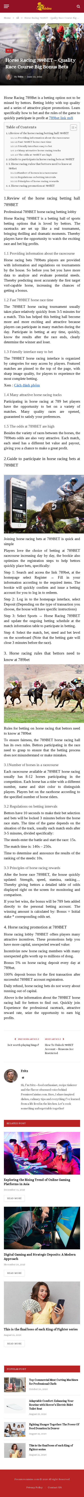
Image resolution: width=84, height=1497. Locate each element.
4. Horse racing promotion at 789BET (32, 185)
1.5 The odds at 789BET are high (33, 154)
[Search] (78, 6)
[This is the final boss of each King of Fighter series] (42, 1302)
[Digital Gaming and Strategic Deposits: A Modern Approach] (42, 1228)
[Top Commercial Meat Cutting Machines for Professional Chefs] (15, 1384)
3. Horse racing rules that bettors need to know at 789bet (40, 166)
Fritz (20, 76)
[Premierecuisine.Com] (44, 6)
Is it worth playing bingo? (23, 1044)
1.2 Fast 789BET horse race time (32, 141)
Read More (14, 1198)
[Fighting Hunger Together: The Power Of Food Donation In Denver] (15, 1429)
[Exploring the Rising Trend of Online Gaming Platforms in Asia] (42, 1153)
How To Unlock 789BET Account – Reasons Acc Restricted (59, 1049)
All (9, 50)
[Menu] (6, 6)
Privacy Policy (34, 1487)
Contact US (55, 1487)
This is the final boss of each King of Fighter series (41, 1329)
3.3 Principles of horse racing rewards (36, 181)
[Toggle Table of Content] (71, 127)
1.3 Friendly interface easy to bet (33, 146)
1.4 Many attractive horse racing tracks (38, 150)
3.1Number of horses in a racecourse (35, 172)
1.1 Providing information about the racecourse (42, 137)
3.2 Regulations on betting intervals (35, 177)
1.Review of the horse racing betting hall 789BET (38, 133)
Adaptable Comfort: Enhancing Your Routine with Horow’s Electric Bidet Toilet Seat (51, 1404)
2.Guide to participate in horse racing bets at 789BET (41, 159)
